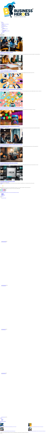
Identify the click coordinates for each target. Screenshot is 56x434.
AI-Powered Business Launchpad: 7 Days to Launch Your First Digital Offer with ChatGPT (10, 192)
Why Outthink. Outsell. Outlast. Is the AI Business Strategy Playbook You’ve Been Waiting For (35, 426)
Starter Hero (2, 419)
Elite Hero (2, 420)
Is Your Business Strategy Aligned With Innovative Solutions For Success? (11, 89)
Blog (0, 422)
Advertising (2, 193)
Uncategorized (8, 53)
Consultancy (2, 194)
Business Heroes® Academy (3, 191)
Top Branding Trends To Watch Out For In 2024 (7, 181)
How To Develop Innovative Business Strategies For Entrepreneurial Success (11, 107)
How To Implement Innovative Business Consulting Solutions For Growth (11, 144)
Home (0, 36)
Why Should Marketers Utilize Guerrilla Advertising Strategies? (10, 126)
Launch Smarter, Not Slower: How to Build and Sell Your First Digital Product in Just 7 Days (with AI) (8, 426)
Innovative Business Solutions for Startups (6, 52)
